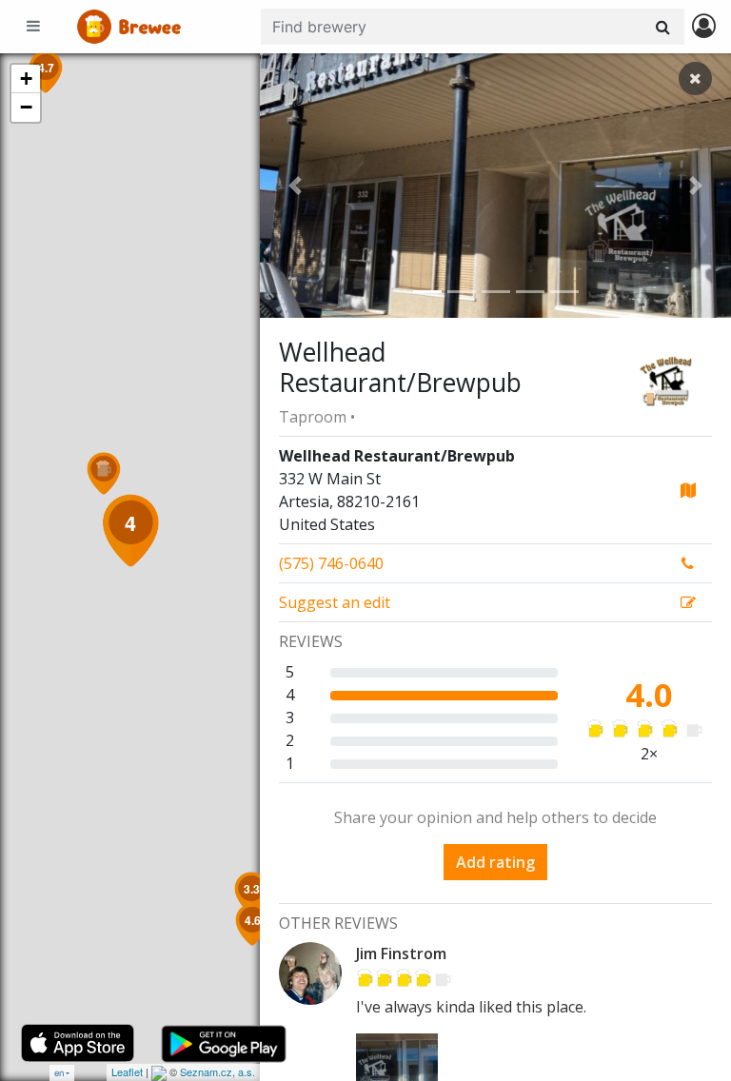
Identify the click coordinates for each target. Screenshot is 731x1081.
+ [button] (26, 78)
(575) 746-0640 (331, 563)
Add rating (495, 862)
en (59, 1073)
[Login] (704, 27)
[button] (295, 185)
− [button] (26, 107)
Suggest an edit (334, 602)
